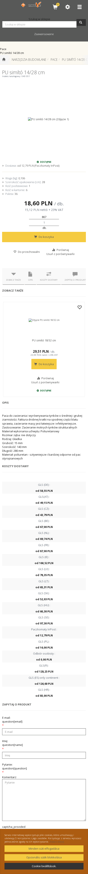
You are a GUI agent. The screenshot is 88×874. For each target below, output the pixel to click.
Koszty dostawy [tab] (48, 279)
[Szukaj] (81, 22)
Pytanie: (14, 766)
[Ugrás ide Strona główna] (3, 59)
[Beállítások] (67, 7)
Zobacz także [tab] (13, 279)
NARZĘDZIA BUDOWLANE (29, 60)
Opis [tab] (30, 279)
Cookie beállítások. (44, 866)
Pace (54, 60)
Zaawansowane (44, 34)
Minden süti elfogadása (44, 848)
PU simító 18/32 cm (44, 340)
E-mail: (12, 719)
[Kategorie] (79, 7)
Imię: (12, 743)
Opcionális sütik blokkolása (44, 857)
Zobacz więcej (56, 841)
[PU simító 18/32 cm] (44, 320)
